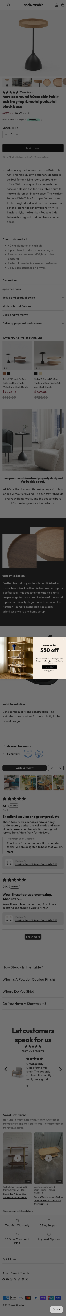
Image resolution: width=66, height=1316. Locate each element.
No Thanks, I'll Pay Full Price (49, 671)
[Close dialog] (64, 639)
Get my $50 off (49, 667)
